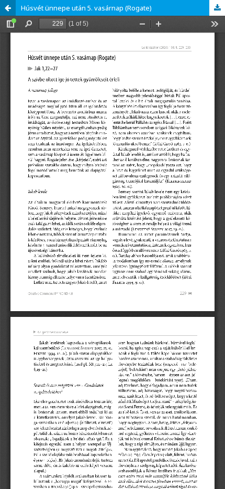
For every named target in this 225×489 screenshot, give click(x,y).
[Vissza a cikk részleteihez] (8, 8)
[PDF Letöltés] (217, 8)
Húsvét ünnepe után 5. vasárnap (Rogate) (86, 8)
